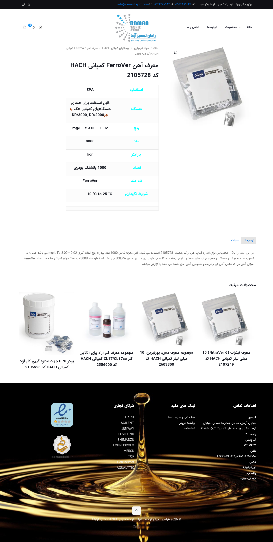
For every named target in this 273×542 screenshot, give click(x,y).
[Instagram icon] (23, 4)
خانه (155, 48)
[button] (175, 53)
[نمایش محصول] (204, 306)
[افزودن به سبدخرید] (204, 297)
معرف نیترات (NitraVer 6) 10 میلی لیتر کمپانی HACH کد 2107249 (226, 359)
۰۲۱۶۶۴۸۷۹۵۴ (162, 4)
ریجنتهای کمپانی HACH (115, 48)
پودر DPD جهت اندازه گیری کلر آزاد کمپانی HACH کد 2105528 (47, 364)
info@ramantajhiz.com (133, 4)
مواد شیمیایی (141, 48)
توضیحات (248, 240)
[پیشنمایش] (204, 323)
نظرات (234, 240)
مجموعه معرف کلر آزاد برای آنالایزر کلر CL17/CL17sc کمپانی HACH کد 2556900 (106, 359)
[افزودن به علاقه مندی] (204, 314)
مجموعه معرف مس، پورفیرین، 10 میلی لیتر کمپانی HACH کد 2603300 (166, 359)
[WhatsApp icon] (29, 4)
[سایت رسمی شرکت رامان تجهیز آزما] (136, 27)
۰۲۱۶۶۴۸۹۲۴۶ (183, 4)
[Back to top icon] (136, 510)
